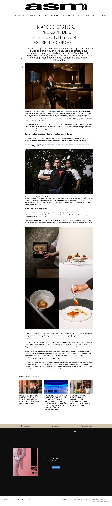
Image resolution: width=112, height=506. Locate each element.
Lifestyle (54, 15)
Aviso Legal (32, 499)
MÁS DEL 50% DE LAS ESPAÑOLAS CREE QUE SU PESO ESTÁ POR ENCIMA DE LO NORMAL (30, 399)
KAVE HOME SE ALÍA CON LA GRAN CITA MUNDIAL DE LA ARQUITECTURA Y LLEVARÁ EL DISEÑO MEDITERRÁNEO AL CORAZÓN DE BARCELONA (55, 402)
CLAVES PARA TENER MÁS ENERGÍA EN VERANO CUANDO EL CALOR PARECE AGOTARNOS (80, 400)
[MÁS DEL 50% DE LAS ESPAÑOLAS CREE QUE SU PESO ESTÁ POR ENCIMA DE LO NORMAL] (30, 387)
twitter (57, 426)
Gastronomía (68, 15)
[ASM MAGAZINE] (56, 6)
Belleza (42, 15)
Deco (94, 15)
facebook (26, 426)
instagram (88, 426)
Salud (32, 15)
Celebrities (83, 15)
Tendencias (20, 15)
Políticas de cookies (9, 499)
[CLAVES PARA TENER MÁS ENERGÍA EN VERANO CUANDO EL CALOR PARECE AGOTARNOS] (81, 387)
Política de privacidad (21, 499)
